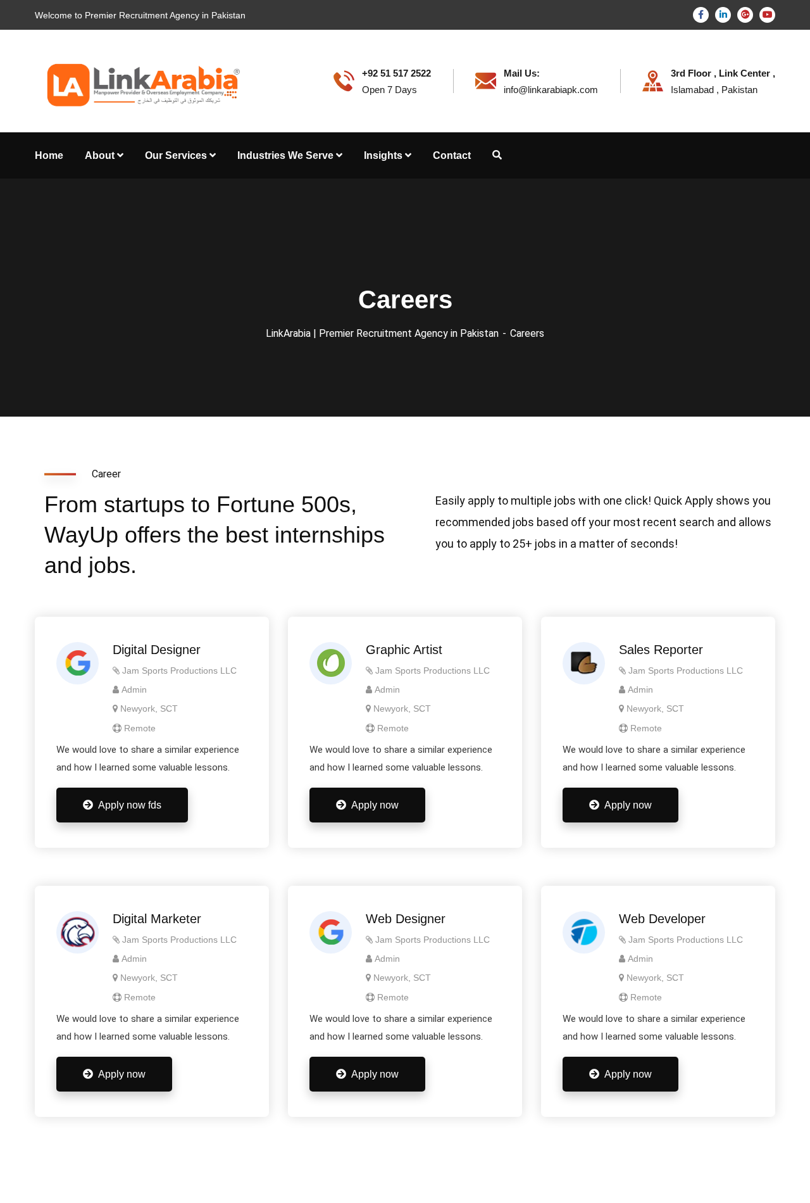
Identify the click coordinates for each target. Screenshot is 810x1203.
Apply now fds (129, 805)
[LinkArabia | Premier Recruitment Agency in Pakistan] (140, 80)
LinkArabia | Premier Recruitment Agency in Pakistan (382, 333)
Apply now (375, 805)
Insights (383, 155)
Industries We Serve (285, 155)
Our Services (176, 155)
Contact (452, 155)
